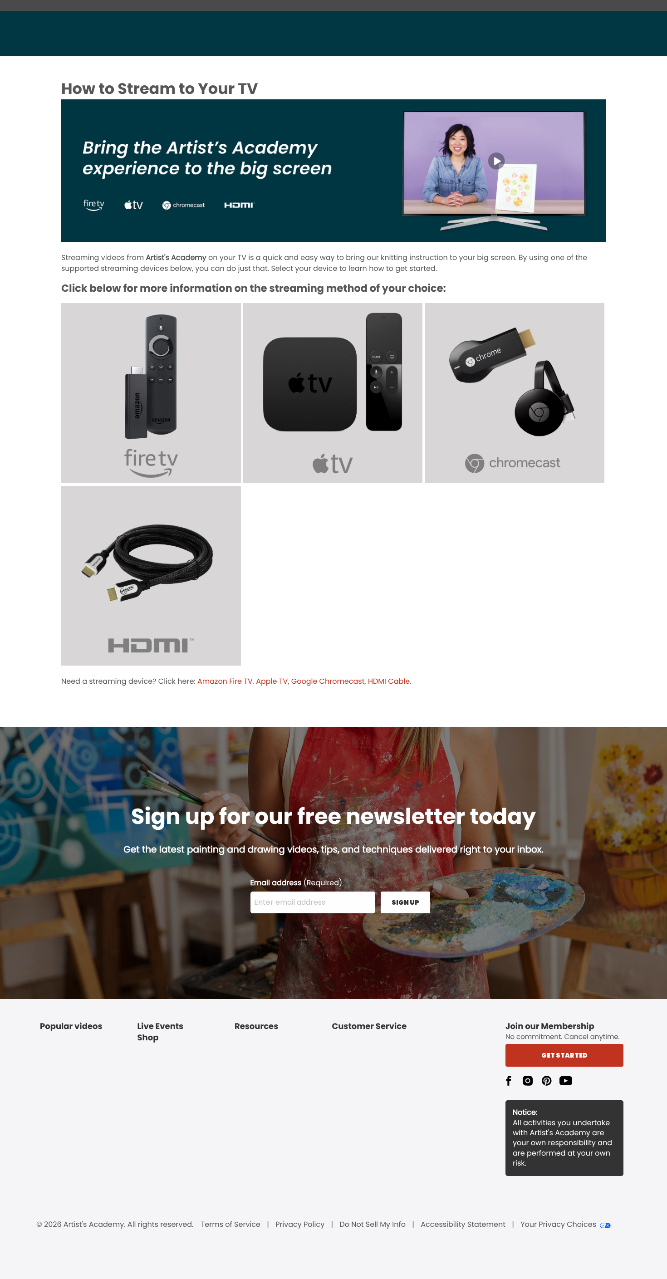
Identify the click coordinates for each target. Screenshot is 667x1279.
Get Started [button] (564, 1055)
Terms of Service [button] (230, 1225)
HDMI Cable (389, 681)
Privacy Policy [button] (299, 1225)
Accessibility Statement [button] (463, 1225)
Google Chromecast (328, 681)
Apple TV (272, 681)
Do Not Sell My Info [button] (372, 1225)
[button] (508, 1081)
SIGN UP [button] (405, 902)
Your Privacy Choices (558, 1225)
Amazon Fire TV (225, 681)
